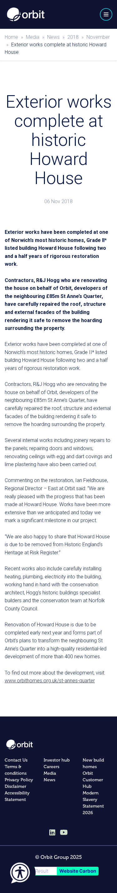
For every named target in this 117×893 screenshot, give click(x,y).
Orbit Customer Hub (93, 780)
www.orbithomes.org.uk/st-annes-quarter (50, 681)
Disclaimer (15, 786)
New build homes (93, 763)
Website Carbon (77, 871)
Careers (51, 766)
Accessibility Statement (17, 796)
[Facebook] (64, 832)
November (98, 37)
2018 (73, 37)
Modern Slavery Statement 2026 (93, 802)
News (53, 37)
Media (32, 37)
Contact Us (16, 760)
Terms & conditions (16, 770)
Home (11, 37)
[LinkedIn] (52, 833)
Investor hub (57, 760)
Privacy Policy (19, 780)
